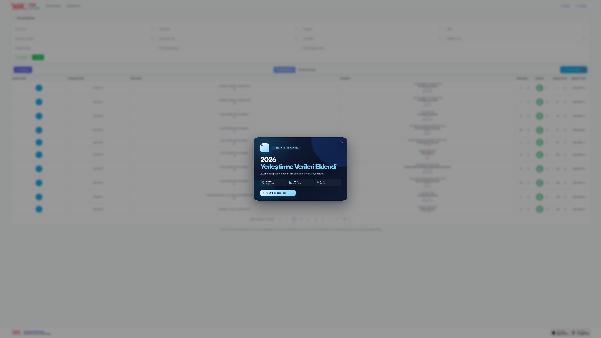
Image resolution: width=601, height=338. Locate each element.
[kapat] (342, 142)
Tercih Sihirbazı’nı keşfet (276, 193)
